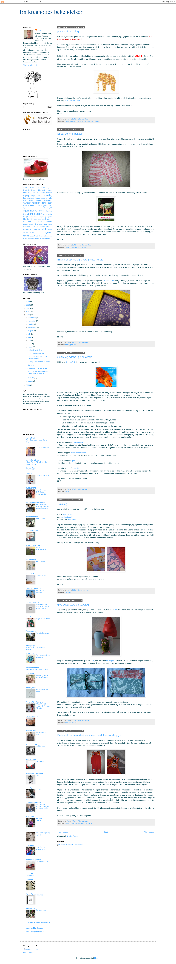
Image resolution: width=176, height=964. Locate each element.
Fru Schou (30, 673)
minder (49, 219)
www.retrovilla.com (72, 101)
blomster (35, 192)
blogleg (49, 190)
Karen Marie (31, 438)
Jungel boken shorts (43, 619)
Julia (92, 661)
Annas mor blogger (34, 745)
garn (50, 203)
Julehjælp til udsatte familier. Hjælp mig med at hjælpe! (43, 607)
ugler (25, 238)
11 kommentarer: (84, 590)
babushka (32, 188)
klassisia (75, 468)
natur (34, 222)
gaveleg (73, 345)
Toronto (41, 236)
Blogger (97, 958)
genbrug (39, 205)
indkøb (26, 214)
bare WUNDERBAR (33, 531)
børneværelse (70, 121)
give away (74, 723)
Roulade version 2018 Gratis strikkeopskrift (41, 492)
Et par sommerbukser (69, 133)
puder (25, 224)
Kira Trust (30, 816)
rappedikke (78, 442)
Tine (39, 30)
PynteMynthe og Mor (34, 894)
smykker (42, 226)
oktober (31, 324)
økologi (42, 238)
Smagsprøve (40, 561)
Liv (85, 121)
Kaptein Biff (31, 730)
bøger (33, 195)
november (32, 321)
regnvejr (31, 224)
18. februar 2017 (41, 576)
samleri (50, 224)
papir (40, 222)
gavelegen (110, 661)
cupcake (49, 198)
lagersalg (43, 217)
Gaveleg (62, 503)
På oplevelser (40, 747)
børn (39, 195)
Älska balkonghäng (42, 633)
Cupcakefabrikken (33, 802)
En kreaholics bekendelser (51, 11)
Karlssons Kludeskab (34, 773)
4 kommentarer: (83, 489)
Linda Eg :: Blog (32, 460)
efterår (38, 201)
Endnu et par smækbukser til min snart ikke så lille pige (89, 735)
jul (51, 214)
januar (30, 381)
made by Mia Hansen (34, 928)
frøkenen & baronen (34, 588)
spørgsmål (36, 229)
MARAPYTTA (31, 559)
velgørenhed (30, 238)
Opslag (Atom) (72, 836)
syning (84, 247)
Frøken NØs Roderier (34, 702)
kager (25, 217)
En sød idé (39, 896)
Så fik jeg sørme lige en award (74, 356)
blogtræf (26, 192)
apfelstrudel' (76, 460)
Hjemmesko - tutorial (43, 861)
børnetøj (68, 247)
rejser (36, 224)
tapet (88, 121)
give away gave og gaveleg (73, 604)
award (67, 345)
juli (29, 334)
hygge (42, 211)
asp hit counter (29, 952)
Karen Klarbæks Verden (35, 502)
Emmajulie (72, 519)
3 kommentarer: (83, 342)
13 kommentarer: (84, 720)
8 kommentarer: (83, 821)
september (32, 327)
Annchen (29, 879)
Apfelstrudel (66, 517)
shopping (32, 226)
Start (106, 832)
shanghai (26, 226)
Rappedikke (31, 831)
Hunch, (29, 788)
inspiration (79, 121)
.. (36, 881)
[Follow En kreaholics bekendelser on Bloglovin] (33, 98)
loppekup (37, 219)
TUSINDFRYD (31, 488)
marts (30, 347)
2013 (28, 305)
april (30, 344)
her (116, 610)
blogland (41, 190)
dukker (31, 201)
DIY (24, 201)
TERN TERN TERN (42, 448)
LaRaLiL (29, 473)
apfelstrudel (31, 759)
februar (31, 378)
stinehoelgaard (32, 446)
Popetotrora (31, 631)
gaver (32, 205)
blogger (33, 190)
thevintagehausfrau (78, 453)
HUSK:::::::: (40, 790)
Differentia (30, 845)
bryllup (26, 195)
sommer (74, 247)
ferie (44, 203)
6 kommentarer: (83, 119)
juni (29, 337)
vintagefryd (30, 645)
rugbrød (41, 224)
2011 (28, 311)
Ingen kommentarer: (85, 245)
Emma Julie (109, 281)
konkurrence (34, 217)
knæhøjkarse (31, 688)
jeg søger (46, 214)
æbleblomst (30, 908)
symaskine (39, 233)
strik (32, 233)
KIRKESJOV (30, 653)
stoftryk (50, 229)
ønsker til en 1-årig (68, 31)
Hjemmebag (30, 210)
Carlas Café (30, 468)
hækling (49, 211)
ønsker (96, 121)
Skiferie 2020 (30, 470)
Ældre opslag (149, 832)
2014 (28, 302)
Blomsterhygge (41, 910)
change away (40, 198)
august (31, 331)
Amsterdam (40, 761)
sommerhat (27, 229)
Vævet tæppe (40, 518)
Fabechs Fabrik (32, 716)
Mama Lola (30, 574)
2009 (28, 385)
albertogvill (67, 514)
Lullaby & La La (32, 602)
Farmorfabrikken (32, 668)
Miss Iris (29, 617)
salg (45, 224)
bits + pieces (47, 188)
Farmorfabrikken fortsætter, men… (38, 669)
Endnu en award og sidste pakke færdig (80, 259)
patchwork (47, 221)
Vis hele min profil (30, 65)
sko (38, 226)
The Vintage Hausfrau (35, 932)
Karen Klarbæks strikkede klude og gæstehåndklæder (42, 506)
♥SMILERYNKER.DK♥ (34, 545)
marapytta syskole (33, 859)
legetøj (49, 217)
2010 (28, 315)
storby (25, 233)
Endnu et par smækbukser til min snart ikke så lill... (38, 373)
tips (92, 121)
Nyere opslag (63, 832)
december (32, 317)
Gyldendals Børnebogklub (37, 208)
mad (44, 219)
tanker (26, 236)
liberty (26, 219)
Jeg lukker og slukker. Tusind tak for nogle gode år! (42, 806)
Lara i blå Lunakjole (42, 475)
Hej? (37, 775)
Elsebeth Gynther (78, 823)
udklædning (48, 236)
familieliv (36, 203)
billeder (39, 188)
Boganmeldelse (46, 192)
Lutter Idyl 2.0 (30, 876)
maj (29, 340)
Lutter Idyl (30, 874)
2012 (28, 308)
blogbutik (26, 190)
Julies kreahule (32, 516)
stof (79, 247)
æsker (37, 238)
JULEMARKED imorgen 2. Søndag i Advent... (43, 706)
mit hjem (27, 221)
